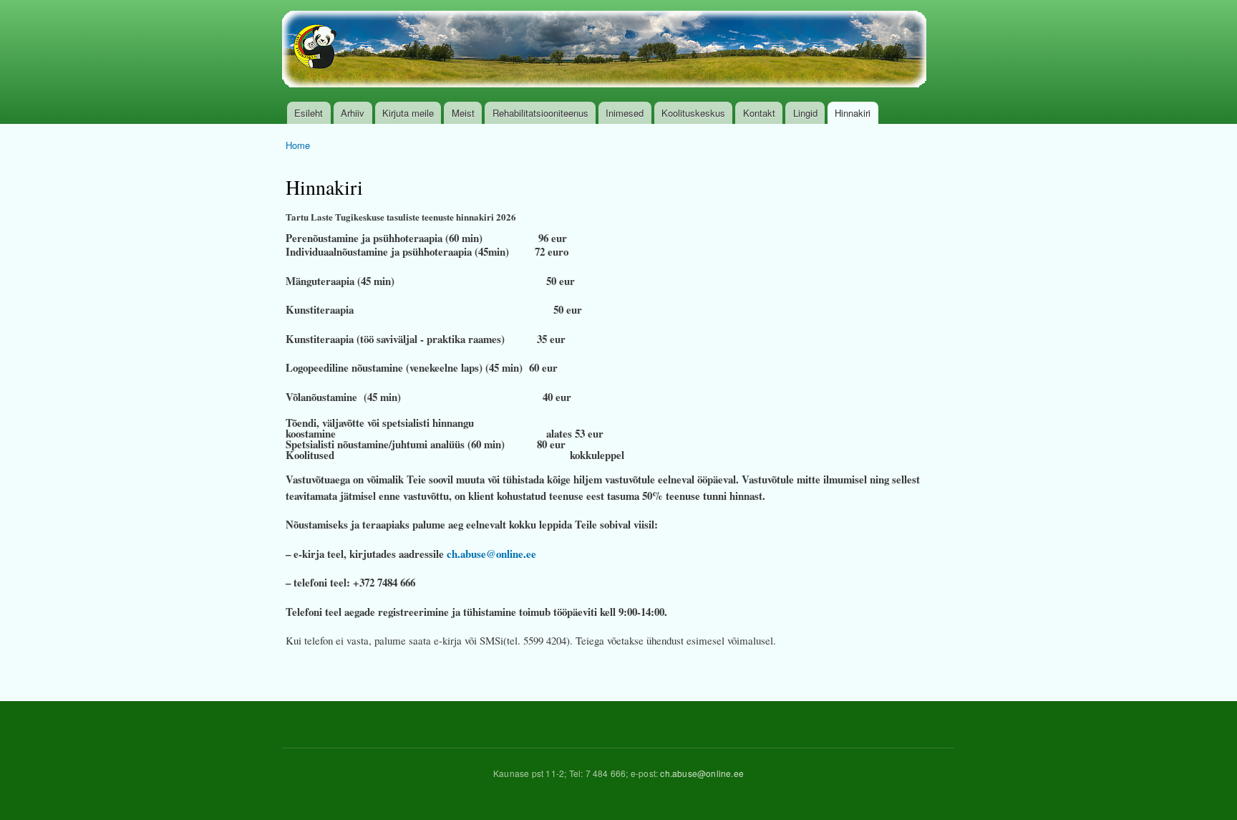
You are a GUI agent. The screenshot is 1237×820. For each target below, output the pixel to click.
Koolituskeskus (693, 113)
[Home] (606, 51)
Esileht (308, 113)
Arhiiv (352, 113)
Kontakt (759, 113)
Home (298, 145)
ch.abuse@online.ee (491, 553)
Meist (463, 113)
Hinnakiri (852, 113)
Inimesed (625, 113)
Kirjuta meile (408, 113)
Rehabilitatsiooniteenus (540, 113)
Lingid (805, 113)
